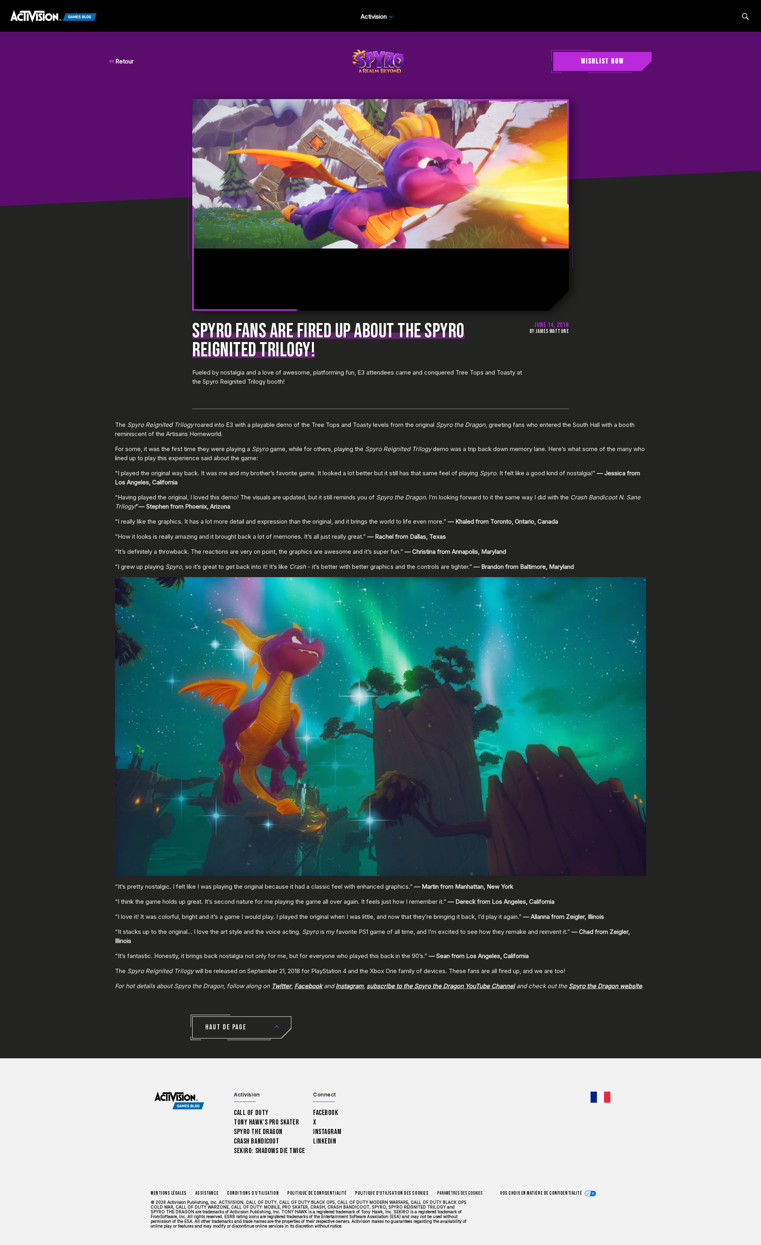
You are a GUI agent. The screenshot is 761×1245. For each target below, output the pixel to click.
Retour (124, 61)
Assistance (206, 1193)
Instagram (349, 986)
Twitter (281, 986)
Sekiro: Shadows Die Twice (269, 1151)
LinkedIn (325, 1141)
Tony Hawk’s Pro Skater (266, 1122)
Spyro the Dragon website (605, 986)
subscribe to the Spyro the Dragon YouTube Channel (441, 986)
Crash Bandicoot (256, 1141)
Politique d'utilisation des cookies (391, 1193)
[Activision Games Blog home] (179, 1101)
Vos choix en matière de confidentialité (541, 1193)
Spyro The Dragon (258, 1132)
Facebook (308, 986)
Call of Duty (251, 1113)
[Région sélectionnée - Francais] (600, 1097)
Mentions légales (169, 1193)
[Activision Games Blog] (53, 17)
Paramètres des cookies (460, 1193)
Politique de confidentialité (316, 1193)
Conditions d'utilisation (253, 1193)
